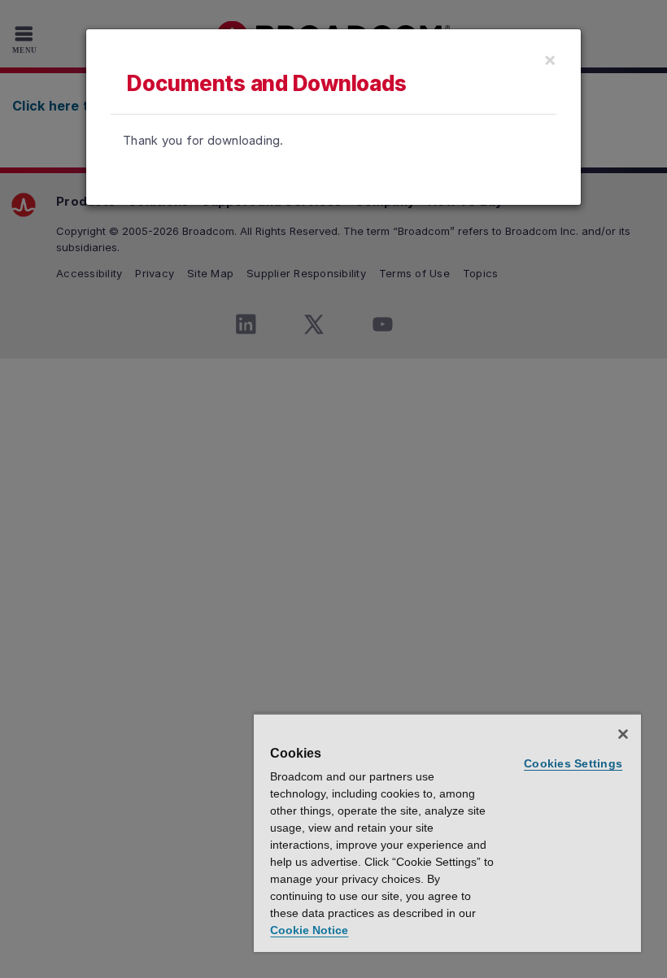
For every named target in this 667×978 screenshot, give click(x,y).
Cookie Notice (309, 930)
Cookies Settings (573, 763)
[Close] (623, 734)
